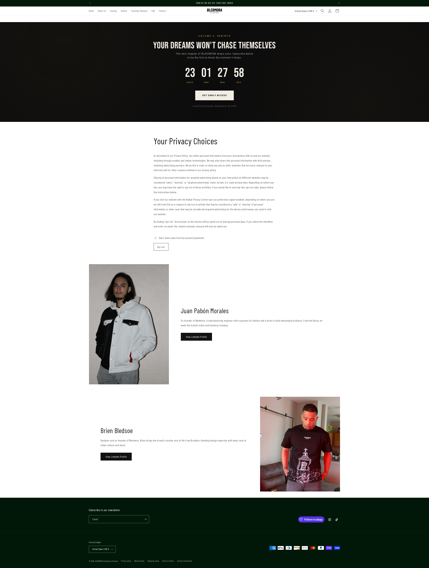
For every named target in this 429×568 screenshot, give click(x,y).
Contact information (184, 561)
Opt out (161, 246)
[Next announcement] (339, 3)
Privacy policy (126, 561)
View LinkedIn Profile (196, 336)
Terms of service (168, 561)
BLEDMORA (99, 561)
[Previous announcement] (90, 3)
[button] (322, 11)
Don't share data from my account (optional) (181, 237)
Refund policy (139, 561)
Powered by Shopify (110, 561)
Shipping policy (153, 561)
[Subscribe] (145, 519)
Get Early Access (214, 95)
